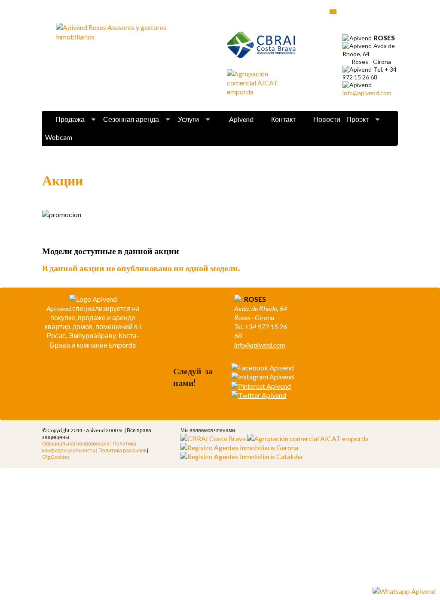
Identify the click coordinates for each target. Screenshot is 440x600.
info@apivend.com (366, 93)
